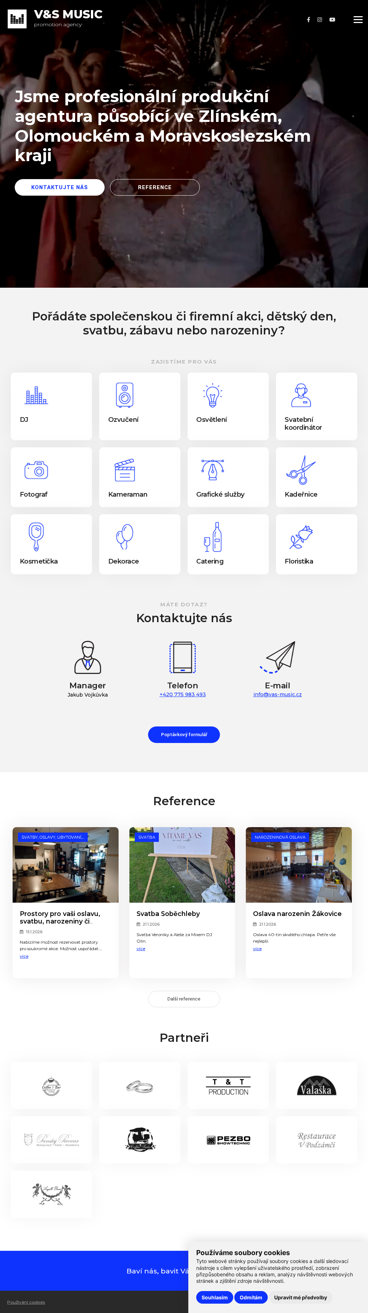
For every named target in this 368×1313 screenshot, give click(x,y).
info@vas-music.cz (277, 694)
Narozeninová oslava (280, 837)
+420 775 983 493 (183, 694)
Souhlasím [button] (215, 1297)
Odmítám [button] (251, 1297)
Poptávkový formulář (184, 734)
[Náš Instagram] (320, 20)
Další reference (184, 999)
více (24, 956)
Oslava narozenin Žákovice (297, 913)
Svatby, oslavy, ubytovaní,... (53, 837)
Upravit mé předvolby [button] (300, 1297)
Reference (155, 187)
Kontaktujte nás (59, 187)
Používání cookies (26, 1302)
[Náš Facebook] (308, 20)
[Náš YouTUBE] (332, 20)
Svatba (146, 837)
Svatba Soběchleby (168, 913)
